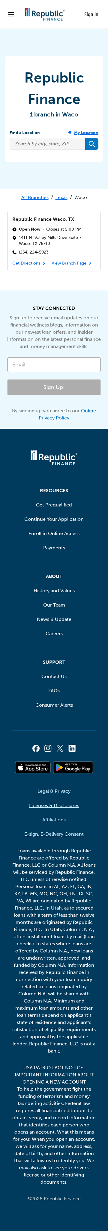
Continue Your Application (54, 519)
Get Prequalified (54, 505)
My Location (86, 132)
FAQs (54, 691)
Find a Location (25, 132)
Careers (54, 633)
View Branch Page (69, 263)
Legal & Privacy (54, 791)
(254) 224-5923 (34, 252)
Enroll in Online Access (54, 533)
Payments (54, 548)
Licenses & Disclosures (54, 805)
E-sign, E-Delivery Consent (54, 834)
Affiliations (54, 820)
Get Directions (26, 263)
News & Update (54, 619)
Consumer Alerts (54, 705)
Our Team (54, 605)
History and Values (54, 590)
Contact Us (54, 676)
